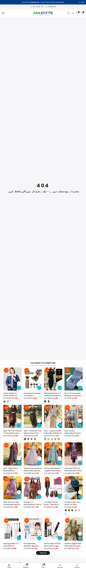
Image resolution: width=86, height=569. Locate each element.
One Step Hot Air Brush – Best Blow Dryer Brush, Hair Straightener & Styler (52, 503)
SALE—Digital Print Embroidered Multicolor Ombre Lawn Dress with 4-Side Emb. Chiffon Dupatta (11, 469)
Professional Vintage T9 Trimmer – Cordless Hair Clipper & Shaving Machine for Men (32, 394)
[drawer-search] (68, 13)
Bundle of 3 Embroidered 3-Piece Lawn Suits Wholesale (32, 503)
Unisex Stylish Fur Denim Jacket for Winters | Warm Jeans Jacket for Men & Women (12, 394)
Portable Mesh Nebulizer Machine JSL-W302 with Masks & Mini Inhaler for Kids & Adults (32, 544)
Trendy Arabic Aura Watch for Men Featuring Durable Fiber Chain (72, 503)
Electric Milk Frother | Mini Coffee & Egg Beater (52, 544)
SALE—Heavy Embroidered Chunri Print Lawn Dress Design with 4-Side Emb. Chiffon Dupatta (73, 432)
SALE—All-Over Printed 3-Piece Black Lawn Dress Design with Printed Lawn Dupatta (12, 432)
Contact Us (52, 7)
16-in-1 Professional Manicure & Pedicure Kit (72, 394)
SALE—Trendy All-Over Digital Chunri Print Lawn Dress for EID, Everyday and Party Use (33, 432)
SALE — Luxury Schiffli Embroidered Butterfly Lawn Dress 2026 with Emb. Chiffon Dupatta (53, 432)
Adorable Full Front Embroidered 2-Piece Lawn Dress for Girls (73, 469)
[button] (19, 383)
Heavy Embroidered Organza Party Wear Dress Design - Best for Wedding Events (52, 469)
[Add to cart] (39, 388)
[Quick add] (19, 388)
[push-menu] (3, 13)
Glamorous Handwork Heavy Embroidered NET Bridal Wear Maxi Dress (33, 469)
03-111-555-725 (38, 7)
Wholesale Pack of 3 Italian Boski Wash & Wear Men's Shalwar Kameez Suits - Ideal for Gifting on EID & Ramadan (52, 394)
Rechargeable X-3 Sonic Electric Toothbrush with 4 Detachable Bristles (11, 544)
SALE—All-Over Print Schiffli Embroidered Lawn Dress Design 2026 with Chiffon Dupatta (11, 503)
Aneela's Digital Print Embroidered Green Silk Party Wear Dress (73, 544)
